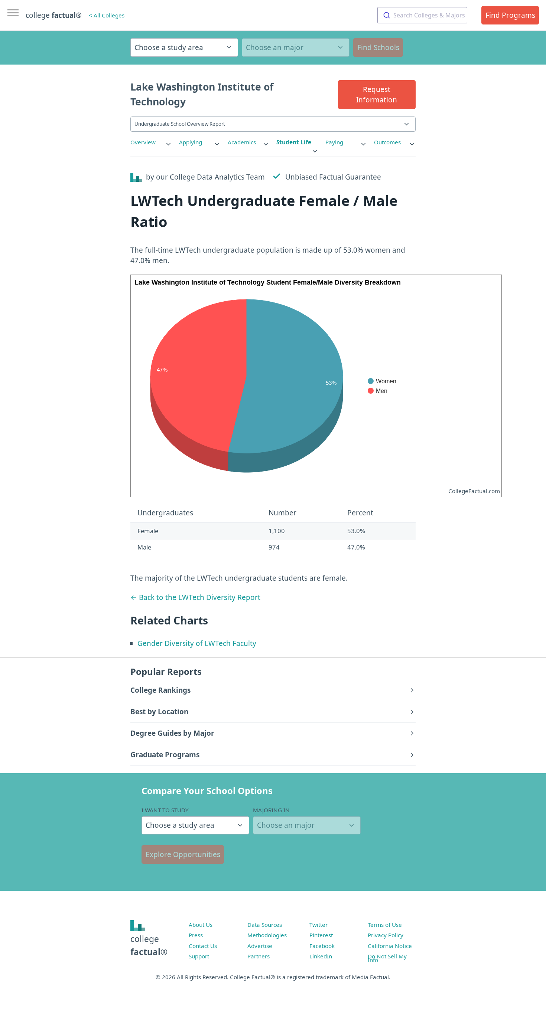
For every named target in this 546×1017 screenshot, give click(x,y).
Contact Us (203, 945)
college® (149, 945)
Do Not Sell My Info (387, 958)
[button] (377, 94)
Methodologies (267, 935)
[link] (151, 142)
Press (196, 935)
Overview (143, 142)
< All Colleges (106, 15)
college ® (54, 15)
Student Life (293, 142)
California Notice (390, 945)
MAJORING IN (271, 810)
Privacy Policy (385, 935)
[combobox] (422, 15)
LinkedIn (320, 956)
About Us (200, 924)
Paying (334, 142)
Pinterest (321, 935)
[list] (151, 142)
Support (199, 956)
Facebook (322, 945)
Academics (242, 142)
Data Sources (264, 924)
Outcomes (387, 142)
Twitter (318, 924)
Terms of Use (385, 924)
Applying (190, 142)
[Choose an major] (296, 47)
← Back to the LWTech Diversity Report (195, 597)
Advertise (259, 945)
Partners (258, 956)
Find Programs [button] (510, 15)
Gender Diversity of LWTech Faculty (196, 643)
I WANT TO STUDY (165, 810)
